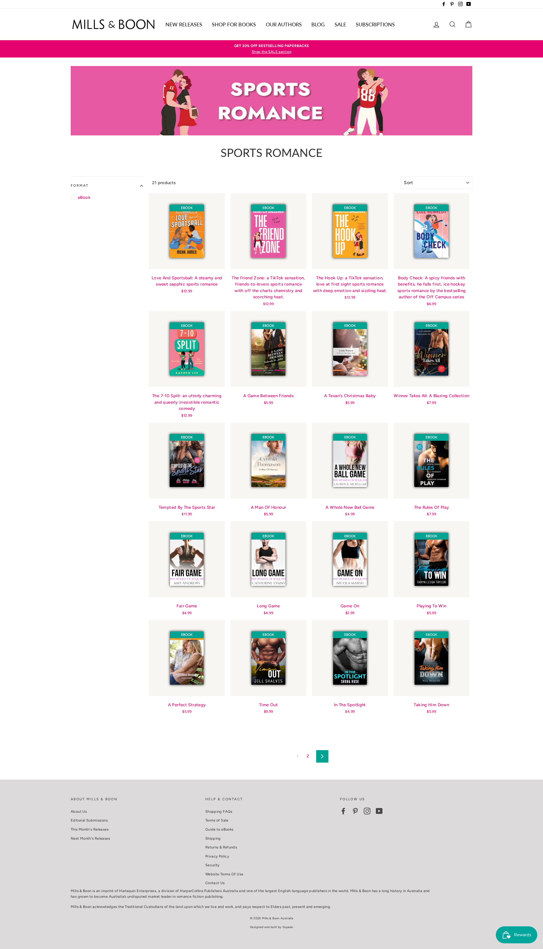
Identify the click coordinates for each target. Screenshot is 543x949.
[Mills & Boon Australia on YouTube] (379, 811)
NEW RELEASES (183, 24)
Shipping (213, 838)
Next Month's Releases (90, 838)
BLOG (318, 24)
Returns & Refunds (221, 847)
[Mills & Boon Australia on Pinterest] (355, 811)
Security (212, 865)
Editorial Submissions (89, 820)
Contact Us (215, 883)
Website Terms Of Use (224, 874)
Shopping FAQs (218, 811)
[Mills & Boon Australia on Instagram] (367, 811)
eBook (84, 197)
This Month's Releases (90, 829)
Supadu (288, 927)
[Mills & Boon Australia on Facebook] (343, 811)
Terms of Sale (217, 820)
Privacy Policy (217, 856)
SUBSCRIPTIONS (375, 24)
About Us (79, 811)
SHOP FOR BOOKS (234, 24)
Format (80, 186)
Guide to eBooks (219, 829)
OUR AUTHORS (284, 24)
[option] (271, 49)
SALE (340, 24)
